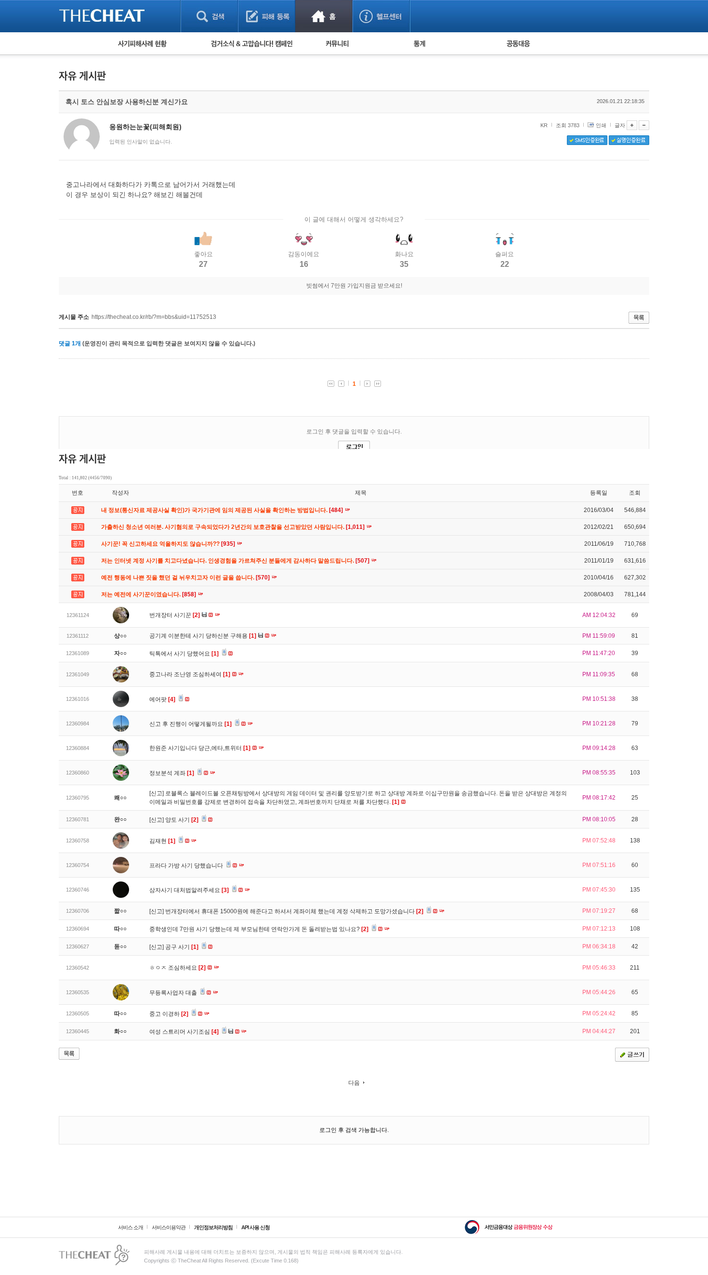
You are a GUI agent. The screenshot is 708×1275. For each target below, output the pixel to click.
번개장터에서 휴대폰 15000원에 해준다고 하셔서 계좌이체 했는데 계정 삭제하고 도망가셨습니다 (294, 911)
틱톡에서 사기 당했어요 (184, 653)
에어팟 (162, 699)
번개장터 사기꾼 (174, 615)
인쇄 (601, 125)
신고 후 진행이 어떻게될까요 (190, 724)
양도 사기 (181, 819)
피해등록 (266, 16)
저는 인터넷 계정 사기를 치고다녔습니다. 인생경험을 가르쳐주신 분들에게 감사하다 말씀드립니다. (236, 560)
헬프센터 (381, 16)
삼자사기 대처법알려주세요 (189, 890)
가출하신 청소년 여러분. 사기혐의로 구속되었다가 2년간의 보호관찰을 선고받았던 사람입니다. (233, 527)
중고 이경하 (168, 1014)
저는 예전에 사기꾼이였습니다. (149, 594)
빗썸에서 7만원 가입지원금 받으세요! (354, 285)
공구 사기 (181, 947)
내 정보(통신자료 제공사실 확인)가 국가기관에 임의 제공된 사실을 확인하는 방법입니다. (222, 510)
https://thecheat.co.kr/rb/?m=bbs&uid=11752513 (154, 317)
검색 (209, 16)
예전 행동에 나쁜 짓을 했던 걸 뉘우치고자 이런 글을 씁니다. (186, 577)
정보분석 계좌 (171, 773)
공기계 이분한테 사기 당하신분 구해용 (202, 635)
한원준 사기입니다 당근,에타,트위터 (199, 748)
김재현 (162, 841)
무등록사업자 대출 (173, 992)
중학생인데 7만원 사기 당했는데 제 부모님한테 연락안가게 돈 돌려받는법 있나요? (258, 929)
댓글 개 (70, 343)
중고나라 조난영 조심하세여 (189, 674)
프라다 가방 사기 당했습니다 (186, 865)
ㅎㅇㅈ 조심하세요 (177, 967)
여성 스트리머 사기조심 (184, 1031)
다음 (354, 1082)
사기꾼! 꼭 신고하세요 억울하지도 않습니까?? (168, 543)
